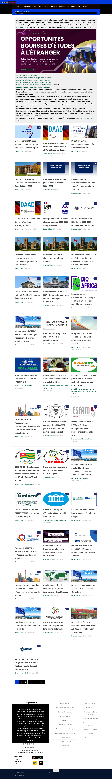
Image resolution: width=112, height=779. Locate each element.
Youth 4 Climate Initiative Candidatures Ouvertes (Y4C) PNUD (26, 378)
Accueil (20, 2)
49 (39, 163)
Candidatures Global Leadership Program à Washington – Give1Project (55, 588)
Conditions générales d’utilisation (90, 713)
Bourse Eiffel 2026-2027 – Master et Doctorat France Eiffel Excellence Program (26, 144)
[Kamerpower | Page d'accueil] (8, 2)
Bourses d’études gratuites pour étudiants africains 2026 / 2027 (55, 182)
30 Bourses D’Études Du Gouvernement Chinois (33, 80)
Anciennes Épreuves (58, 2)
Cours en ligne (64, 703)
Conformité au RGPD (90, 708)
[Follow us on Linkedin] (94, 774)
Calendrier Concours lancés (65, 708)
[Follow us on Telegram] (91, 774)
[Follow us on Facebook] (83, 774)
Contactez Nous (64, 6)
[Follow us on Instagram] (89, 774)
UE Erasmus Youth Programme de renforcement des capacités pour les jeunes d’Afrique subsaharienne (27, 426)
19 (95, 127)
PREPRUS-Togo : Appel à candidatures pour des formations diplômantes (54, 625)
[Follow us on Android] (86, 774)
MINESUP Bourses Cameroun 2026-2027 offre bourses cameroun (83, 144)
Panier (47, 6)
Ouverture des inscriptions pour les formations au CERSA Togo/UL (55, 470)
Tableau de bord (75, 6)
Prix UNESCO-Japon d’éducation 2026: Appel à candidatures (54, 513)
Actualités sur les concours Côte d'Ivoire (55, 385)
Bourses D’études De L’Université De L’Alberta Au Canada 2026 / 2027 (27, 182)
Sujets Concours (65, 716)
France (70, 27)
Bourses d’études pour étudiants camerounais (33, 87)
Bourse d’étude (71, 2)
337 (67, 127)
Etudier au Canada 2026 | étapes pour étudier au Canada (54, 258)
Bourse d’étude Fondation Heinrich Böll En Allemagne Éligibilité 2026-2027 (27, 295)
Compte (17, 6)
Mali (26, 673)
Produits (32, 2)
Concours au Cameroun (64, 724)
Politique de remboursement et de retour (90, 724)
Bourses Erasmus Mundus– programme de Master (33, 78)
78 (67, 163)
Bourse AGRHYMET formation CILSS (29, 75)
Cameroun (28, 385)
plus (95, 2)
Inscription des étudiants (29, 6)
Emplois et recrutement (84, 2)
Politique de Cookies (90, 729)
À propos (90, 733)
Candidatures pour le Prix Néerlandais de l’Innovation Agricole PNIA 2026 (55, 378)
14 (67, 239)
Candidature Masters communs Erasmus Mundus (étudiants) (27, 625)
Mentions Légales (90, 703)
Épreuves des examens (65, 712)
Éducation (28, 484)
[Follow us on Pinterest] (96, 774)
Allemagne (22, 27)
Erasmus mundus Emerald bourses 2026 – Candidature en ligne (84, 513)
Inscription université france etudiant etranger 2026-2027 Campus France (55, 222)
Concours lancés (87, 347)
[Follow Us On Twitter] (81, 774)
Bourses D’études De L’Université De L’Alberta (33, 85)
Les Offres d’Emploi (65, 741)
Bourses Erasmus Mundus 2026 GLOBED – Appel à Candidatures (83, 588)
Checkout (54, 6)
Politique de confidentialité (90, 718)
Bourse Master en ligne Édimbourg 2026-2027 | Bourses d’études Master (82, 222)
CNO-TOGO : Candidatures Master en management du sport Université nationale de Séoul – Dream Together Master (27, 474)
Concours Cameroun (43, 2)
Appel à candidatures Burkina (81, 391)
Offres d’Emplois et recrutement (65, 733)
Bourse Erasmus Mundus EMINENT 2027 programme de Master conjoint (27, 513)
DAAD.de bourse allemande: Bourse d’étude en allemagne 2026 (27, 222)
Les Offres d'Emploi (60, 520)
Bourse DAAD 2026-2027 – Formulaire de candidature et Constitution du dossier (55, 146)
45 (95, 239)
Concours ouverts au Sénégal (65, 729)
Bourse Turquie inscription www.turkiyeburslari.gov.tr (34, 82)
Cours (26, 2)
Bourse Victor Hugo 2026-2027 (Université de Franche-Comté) (54, 336)
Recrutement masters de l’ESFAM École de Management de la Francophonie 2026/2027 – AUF (83, 428)
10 (67, 203)
